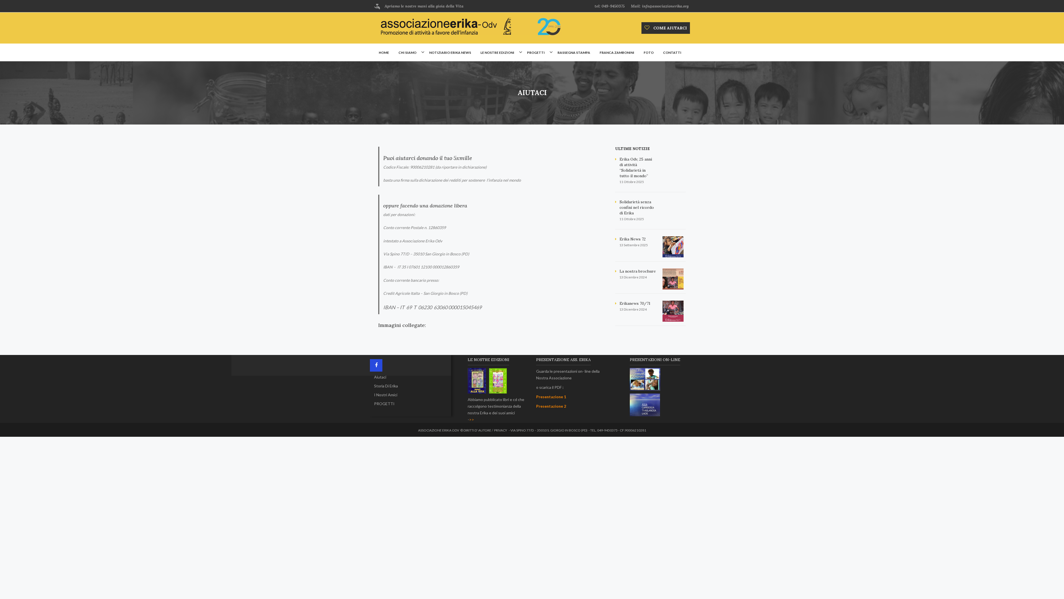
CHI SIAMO (407, 52)
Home (384, 52)
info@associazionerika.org (665, 6)
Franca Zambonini (617, 52)
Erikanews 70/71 (635, 303)
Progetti (536, 52)
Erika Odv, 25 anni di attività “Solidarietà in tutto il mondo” (636, 167)
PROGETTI (384, 403)
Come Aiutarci (669, 28)
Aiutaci (380, 377)
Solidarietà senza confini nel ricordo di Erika (637, 207)
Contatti (672, 52)
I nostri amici (385, 394)
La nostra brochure (638, 271)
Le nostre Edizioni (497, 52)
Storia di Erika (386, 386)
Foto (649, 52)
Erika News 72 (633, 239)
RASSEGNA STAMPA (573, 52)
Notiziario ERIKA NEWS (450, 52)
